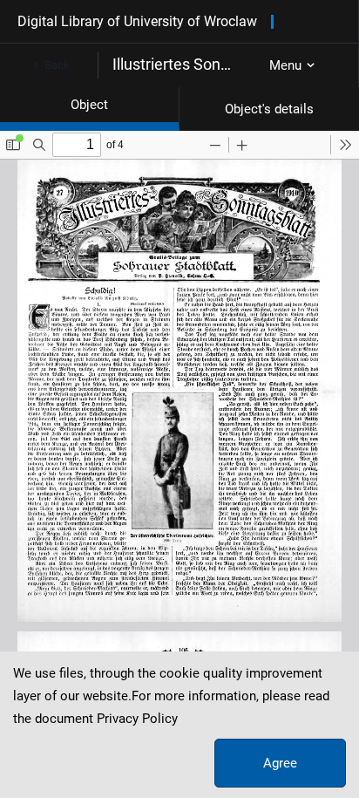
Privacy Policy (137, 718)
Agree (280, 763)
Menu (285, 65)
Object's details (269, 109)
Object (89, 105)
